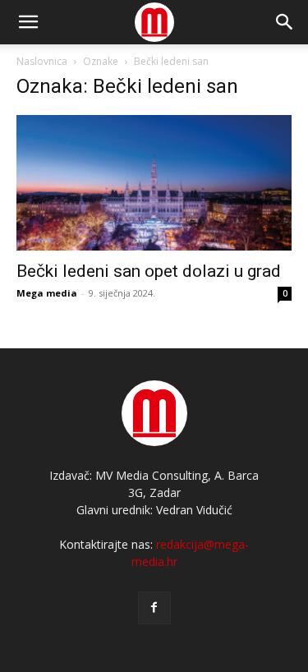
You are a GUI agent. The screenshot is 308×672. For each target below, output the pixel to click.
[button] (285, 22)
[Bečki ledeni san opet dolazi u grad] (154, 183)
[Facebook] (154, 607)
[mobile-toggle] (28, 22)
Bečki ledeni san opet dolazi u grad (148, 271)
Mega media (46, 293)
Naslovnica (41, 61)
